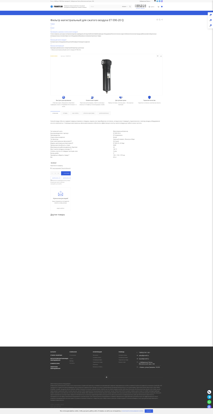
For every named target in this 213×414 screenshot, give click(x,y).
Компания (73, 352)
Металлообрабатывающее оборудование (100, 34)
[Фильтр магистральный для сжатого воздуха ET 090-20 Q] (106, 76)
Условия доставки (97, 360)
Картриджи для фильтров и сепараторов (60, 48)
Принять (149, 411)
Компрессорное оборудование (58, 42)
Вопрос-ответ (122, 362)
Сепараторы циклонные (77, 48)
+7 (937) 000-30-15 (140, 7)
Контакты (72, 363)
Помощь (121, 352)
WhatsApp (106, 377)
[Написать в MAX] (162, 1)
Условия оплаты (97, 357)
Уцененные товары (96, 36)
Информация (97, 352)
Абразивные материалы (85, 36)
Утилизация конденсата (84, 42)
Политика (95, 364)
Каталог (53, 352)
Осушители (69, 42)
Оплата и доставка (89, 113)
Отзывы (65, 113)
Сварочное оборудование (72, 36)
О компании (73, 355)
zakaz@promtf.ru (144, 355)
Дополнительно (104, 113)
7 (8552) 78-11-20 (144, 352)
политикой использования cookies (132, 411)
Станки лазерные (56, 355)
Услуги (71, 358)
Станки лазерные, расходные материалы (61, 34)
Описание (55, 113)
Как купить (75, 113)
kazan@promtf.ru (144, 359)
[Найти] (130, 6)
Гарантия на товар (97, 362)
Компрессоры (55, 363)
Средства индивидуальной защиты (81, 34)
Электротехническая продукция (134, 34)
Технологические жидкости (118, 34)
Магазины (95, 355)
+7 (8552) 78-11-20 (140, 5)
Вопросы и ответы (97, 367)
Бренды (72, 361)
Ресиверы (75, 42)
